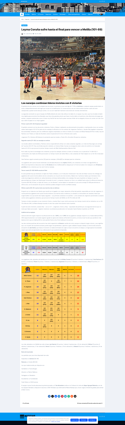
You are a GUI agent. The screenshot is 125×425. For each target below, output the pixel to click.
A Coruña (40, 14)
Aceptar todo (74, 420)
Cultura (55, 14)
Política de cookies (55, 421)
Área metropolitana (74, 14)
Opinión (91, 13)
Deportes (48, 14)
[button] (104, 14)
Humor (84, 14)
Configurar (92, 420)
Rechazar (83, 420)
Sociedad (63, 14)
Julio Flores (29, 33)
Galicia (34, 14)
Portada (27, 14)
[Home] (22, 14)
